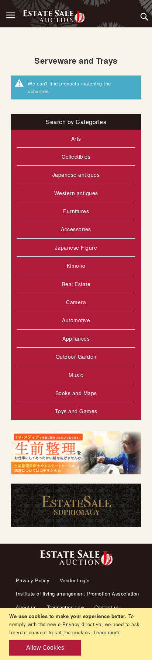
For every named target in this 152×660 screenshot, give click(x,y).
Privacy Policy (32, 580)
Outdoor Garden (76, 356)
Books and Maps (76, 393)
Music (76, 375)
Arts (76, 138)
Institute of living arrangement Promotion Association (77, 593)
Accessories (76, 229)
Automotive (76, 320)
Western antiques (76, 193)
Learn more (107, 632)
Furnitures (76, 211)
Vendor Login (75, 580)
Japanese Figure (76, 247)
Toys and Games (76, 411)
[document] (77, 634)
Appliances (76, 338)
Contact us (107, 607)
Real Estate (76, 284)
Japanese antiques (76, 174)
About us (26, 607)
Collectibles (76, 156)
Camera (76, 302)
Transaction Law (65, 607)
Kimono (76, 265)
